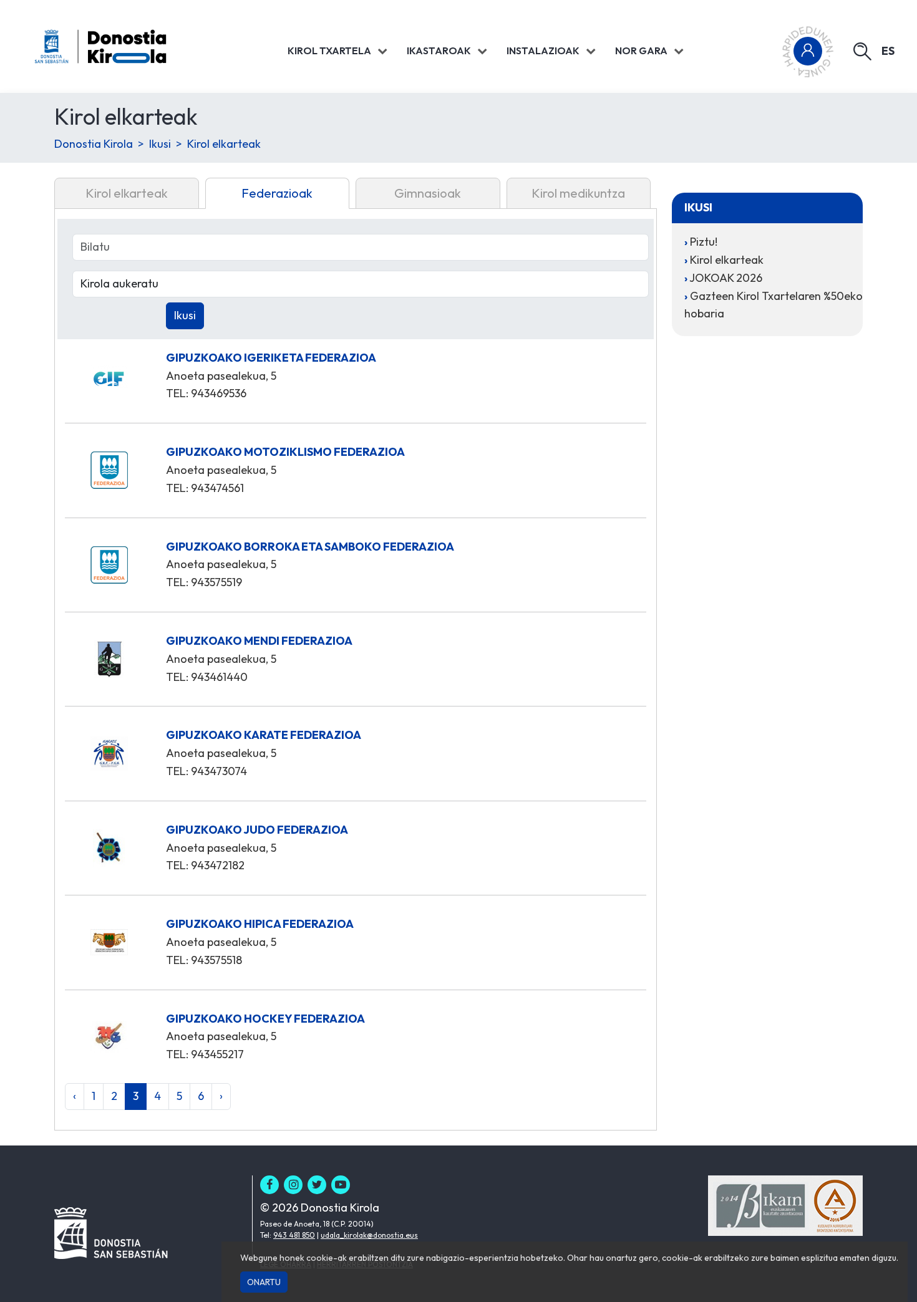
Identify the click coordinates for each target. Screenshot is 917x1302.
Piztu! (703, 241)
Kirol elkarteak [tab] (126, 193)
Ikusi (160, 144)
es (888, 51)
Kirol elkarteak (224, 144)
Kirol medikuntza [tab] (578, 193)
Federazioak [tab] (277, 193)
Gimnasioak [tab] (427, 193)
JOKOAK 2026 (725, 278)
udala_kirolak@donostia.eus (369, 1235)
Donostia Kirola (93, 144)
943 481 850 (294, 1235)
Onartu (264, 1282)
